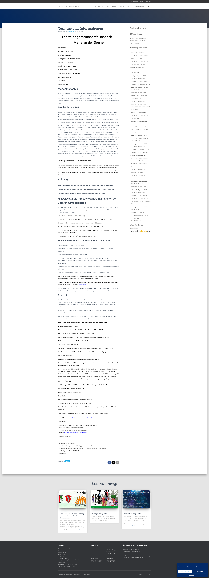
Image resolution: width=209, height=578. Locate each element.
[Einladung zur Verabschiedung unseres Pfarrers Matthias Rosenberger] (72, 499)
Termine (107, 6)
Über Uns (114, 6)
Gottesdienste (99, 6)
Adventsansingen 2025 (132, 514)
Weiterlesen (79, 530)
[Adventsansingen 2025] (136, 499)
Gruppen (122, 6)
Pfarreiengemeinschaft (139, 6)
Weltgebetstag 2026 (99, 514)
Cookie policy (191, 575)
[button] (116, 6)
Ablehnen (200, 571)
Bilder (129, 6)
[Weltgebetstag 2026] (104, 499)
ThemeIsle (148, 574)
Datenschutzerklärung (133, 1)
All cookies (185, 571)
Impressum (142, 1)
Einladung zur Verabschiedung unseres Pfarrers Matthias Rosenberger (72, 516)
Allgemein (94, 511)
